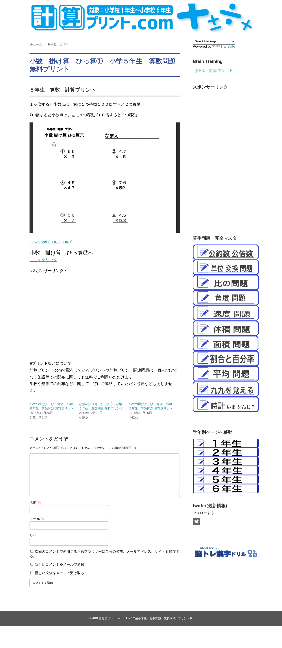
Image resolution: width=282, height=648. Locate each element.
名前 (35, 502)
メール (37, 519)
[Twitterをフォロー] (196, 521)
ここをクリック (43, 260)
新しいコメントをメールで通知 (59, 564)
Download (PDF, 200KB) (51, 242)
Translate (228, 46)
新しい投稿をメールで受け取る (59, 573)
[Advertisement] (105, 318)
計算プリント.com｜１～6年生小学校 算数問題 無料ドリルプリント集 (146, 618)
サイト (35, 535)
